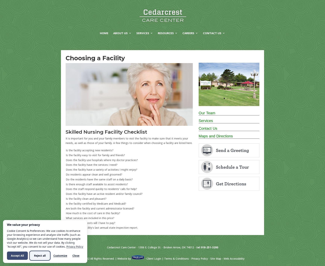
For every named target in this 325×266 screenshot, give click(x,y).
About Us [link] (120, 33)
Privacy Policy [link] (199, 258)
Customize (60, 255)
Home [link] (104, 33)
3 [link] (230, 98)
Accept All (17, 255)
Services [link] (142, 33)
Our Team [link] (207, 113)
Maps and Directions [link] (216, 136)
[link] (162, 15)
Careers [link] (188, 33)
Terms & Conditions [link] (176, 258)
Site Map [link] (215, 258)
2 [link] (227, 98)
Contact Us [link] (212, 33)
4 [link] (234, 98)
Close (75, 255)
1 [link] (224, 98)
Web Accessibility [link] (234, 258)
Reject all (40, 255)
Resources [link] (166, 33)
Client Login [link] (154, 258)
